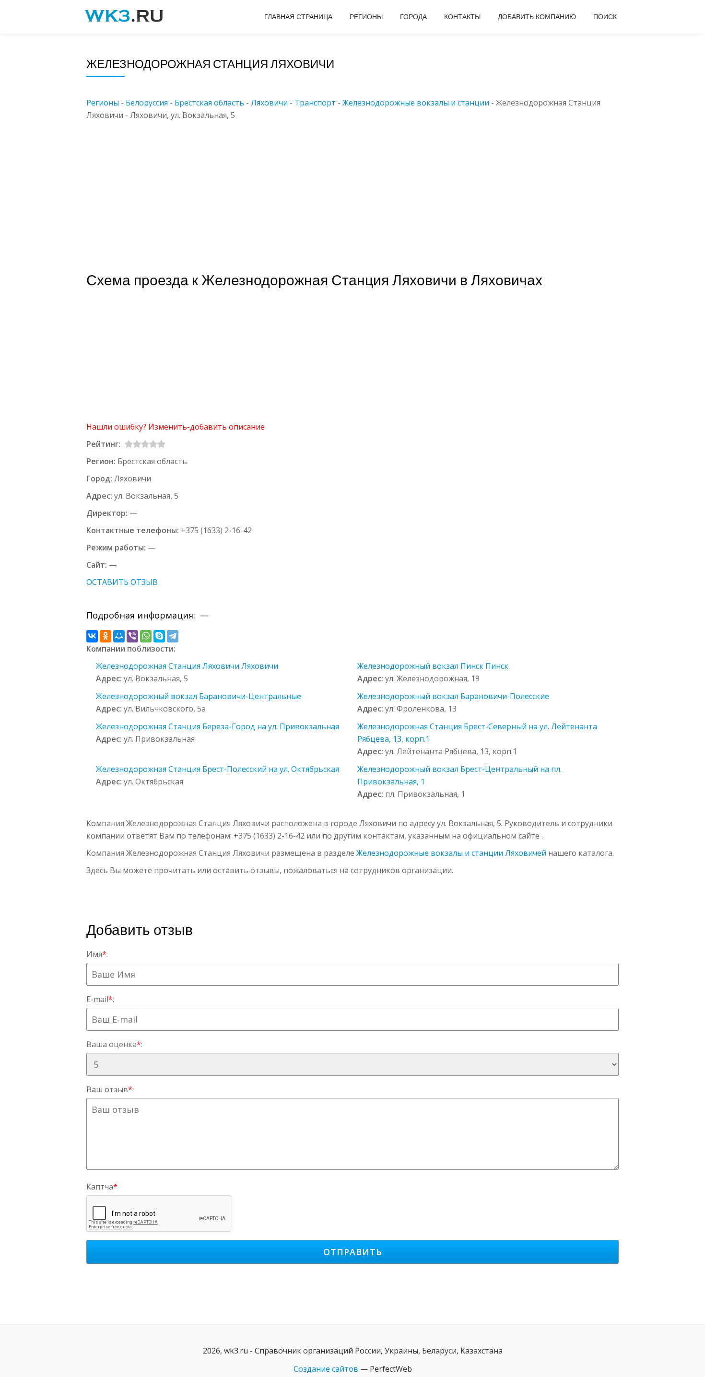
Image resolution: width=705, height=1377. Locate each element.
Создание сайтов (326, 1369)
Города (413, 17)
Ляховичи (269, 102)
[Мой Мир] (119, 636)
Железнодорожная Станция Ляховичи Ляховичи (187, 666)
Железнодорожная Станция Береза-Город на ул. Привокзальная (217, 726)
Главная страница (298, 17)
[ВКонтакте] (92, 636)
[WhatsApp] (146, 636)
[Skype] (159, 636)
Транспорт (315, 102)
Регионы (366, 17)
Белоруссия (147, 102)
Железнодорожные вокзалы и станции (415, 102)
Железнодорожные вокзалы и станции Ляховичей (451, 853)
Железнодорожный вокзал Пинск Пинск (432, 666)
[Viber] (132, 636)
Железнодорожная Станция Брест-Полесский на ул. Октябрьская (217, 769)
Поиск (605, 17)
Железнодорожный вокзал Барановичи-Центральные (198, 696)
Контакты (462, 17)
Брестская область (209, 102)
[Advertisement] (367, 188)
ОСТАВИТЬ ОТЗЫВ (122, 582)
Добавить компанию (537, 17)
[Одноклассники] (105, 636)
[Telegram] (172, 636)
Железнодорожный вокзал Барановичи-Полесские (453, 696)
